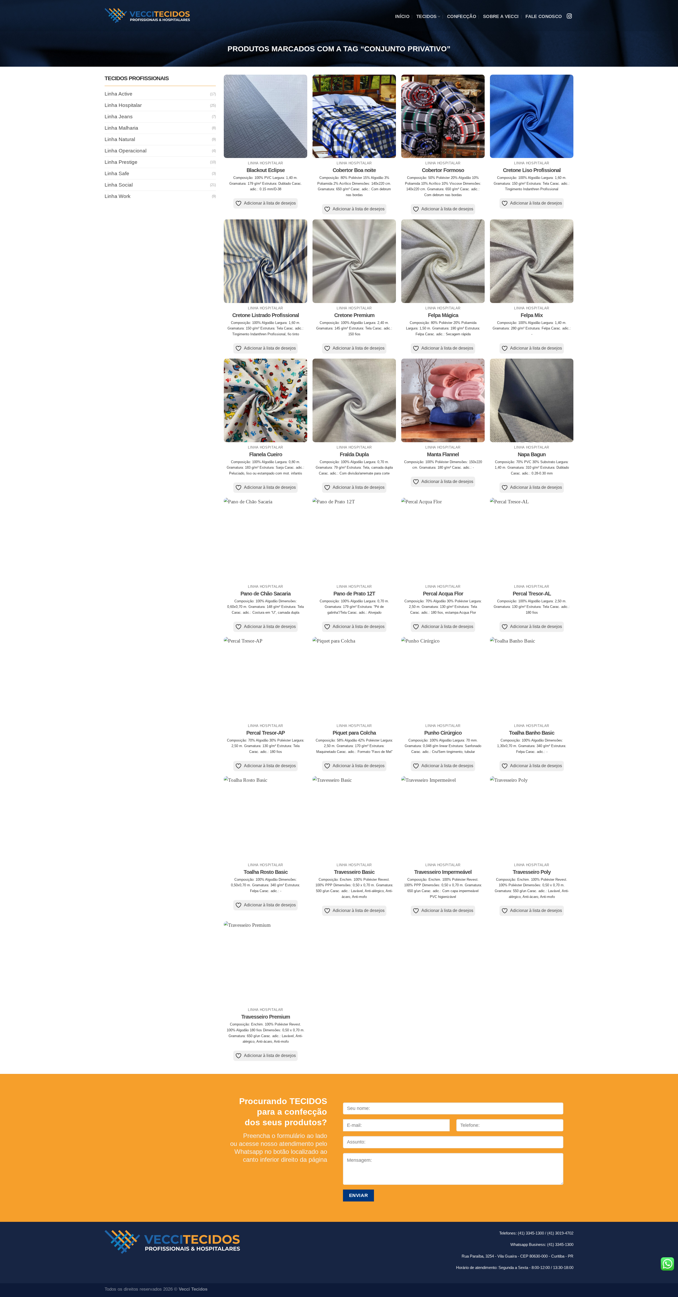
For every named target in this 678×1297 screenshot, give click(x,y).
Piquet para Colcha (354, 733)
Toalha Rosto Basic (266, 872)
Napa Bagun (532, 454)
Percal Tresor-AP (265, 733)
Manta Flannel (443, 454)
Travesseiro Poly (532, 872)
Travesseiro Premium (265, 1017)
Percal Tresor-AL (532, 593)
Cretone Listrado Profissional (265, 315)
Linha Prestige (121, 162)
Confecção (461, 16)
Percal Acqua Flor (443, 593)
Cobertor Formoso (443, 170)
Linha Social (119, 184)
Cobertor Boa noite (354, 170)
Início (402, 16)
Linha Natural (120, 139)
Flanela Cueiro (265, 454)
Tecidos (426, 16)
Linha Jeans (119, 116)
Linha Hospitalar (123, 105)
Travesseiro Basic (354, 872)
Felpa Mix (532, 315)
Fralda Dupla (354, 454)
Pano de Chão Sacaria (265, 593)
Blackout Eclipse (266, 170)
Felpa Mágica (443, 315)
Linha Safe (117, 173)
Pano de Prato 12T (354, 593)
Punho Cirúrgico (443, 733)
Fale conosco (543, 16)
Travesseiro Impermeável (443, 872)
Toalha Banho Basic (531, 733)
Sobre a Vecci (501, 16)
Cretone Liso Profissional (532, 170)
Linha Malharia (121, 128)
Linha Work (118, 196)
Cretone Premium (354, 315)
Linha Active (118, 94)
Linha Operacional (125, 150)
